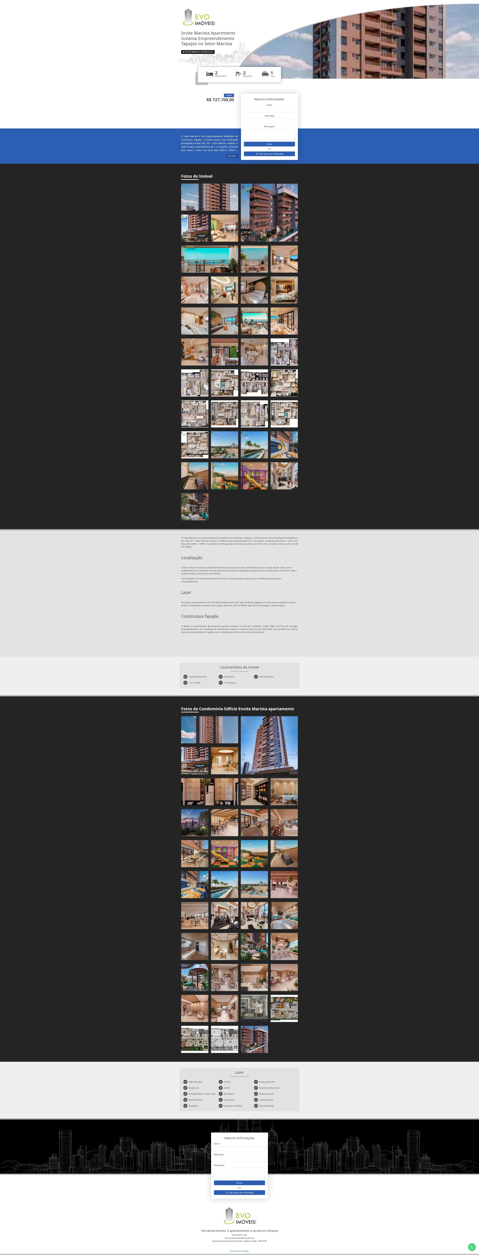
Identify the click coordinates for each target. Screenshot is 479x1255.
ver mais (232, 156)
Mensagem (269, 126)
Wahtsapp (269, 115)
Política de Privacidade (239, 1251)
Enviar (269, 144)
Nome (269, 105)
